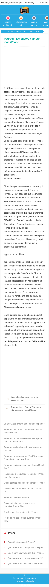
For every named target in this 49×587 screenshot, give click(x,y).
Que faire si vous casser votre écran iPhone (24, 399)
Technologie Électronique (23, 31)
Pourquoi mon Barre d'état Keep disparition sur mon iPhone (26, 408)
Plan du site (24, 585)
